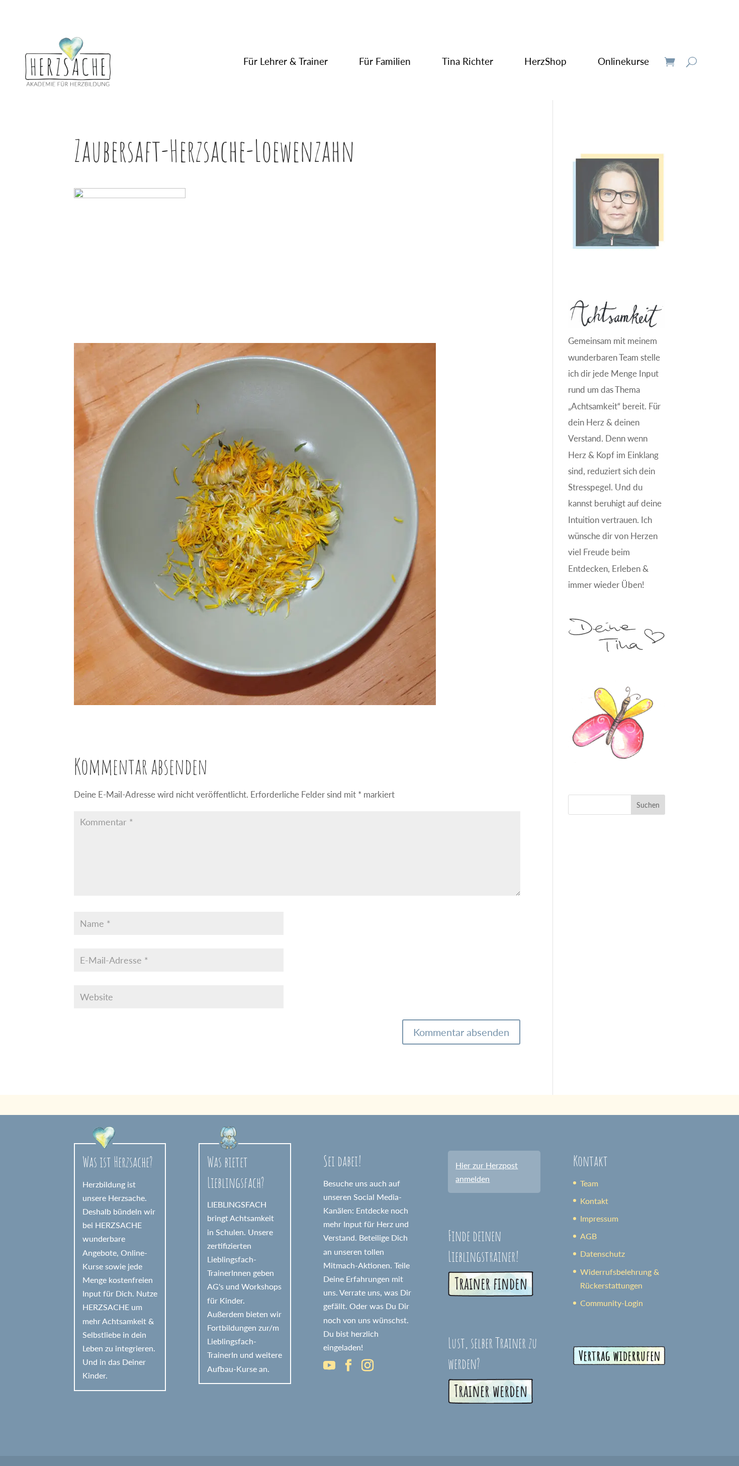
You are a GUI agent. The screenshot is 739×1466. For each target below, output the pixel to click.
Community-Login (611, 1303)
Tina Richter (467, 61)
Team (589, 1183)
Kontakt (594, 1200)
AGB (588, 1236)
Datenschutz (602, 1253)
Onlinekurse (623, 61)
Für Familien (385, 61)
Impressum (599, 1218)
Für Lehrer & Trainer (285, 61)
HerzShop (545, 61)
